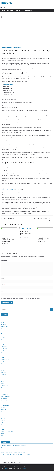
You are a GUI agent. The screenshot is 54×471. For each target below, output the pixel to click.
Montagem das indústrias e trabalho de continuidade (13, 452)
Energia (2, 344)
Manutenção (4, 376)
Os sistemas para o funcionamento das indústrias (12, 447)
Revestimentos (4, 409)
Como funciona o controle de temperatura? (43, 239)
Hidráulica (3, 368)
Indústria (3, 370)
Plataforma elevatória (5, 396)
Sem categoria (4, 414)
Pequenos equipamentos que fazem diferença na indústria (8, 240)
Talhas (2, 422)
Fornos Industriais (5, 359)
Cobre (2, 335)
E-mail (3, 284)
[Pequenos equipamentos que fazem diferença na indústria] (9, 228)
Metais (2, 383)
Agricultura (3, 320)
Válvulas (3, 433)
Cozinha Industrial (5, 342)
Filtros (2, 357)
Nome (3, 278)
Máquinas (3, 379)
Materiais (3, 381)
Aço (2, 318)
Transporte (3, 424)
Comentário (4, 260)
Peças (11, 47)
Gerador (3, 363)
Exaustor (3, 350)
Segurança (3, 411)
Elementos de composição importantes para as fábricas (13, 445)
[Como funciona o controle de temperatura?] (45, 228)
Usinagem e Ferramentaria (7, 431)
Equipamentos (5, 47)
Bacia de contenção (25, 166)
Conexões (3, 337)
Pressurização (4, 398)
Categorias (18, 10)
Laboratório (3, 374)
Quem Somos (10, 10)
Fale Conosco (28, 10)
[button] (22, 11)
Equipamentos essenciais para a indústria (25, 233)
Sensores (3, 416)
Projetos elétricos (5, 405)
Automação (3, 324)
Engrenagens (4, 346)
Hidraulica (3, 366)
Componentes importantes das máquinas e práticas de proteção (15, 454)
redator (15, 56)
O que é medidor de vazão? (9, 218)
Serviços (3, 418)
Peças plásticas (4, 394)
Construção (3, 339)
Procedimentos (4, 400)
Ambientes (3, 322)
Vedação (3, 435)
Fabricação (3, 352)
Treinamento (4, 427)
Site (2, 291)
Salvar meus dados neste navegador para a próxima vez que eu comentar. (21, 298)
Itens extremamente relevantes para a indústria (41, 219)
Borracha (3, 328)
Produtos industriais (17, 47)
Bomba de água (4, 326)
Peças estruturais (5, 390)
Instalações (3, 372)
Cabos (2, 331)
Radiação (3, 407)
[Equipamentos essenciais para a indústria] (25, 228)
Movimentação (4, 385)
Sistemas (3, 420)
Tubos (2, 429)
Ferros (2, 355)
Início (3, 10)
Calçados (3, 333)
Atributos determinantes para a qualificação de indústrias (14, 450)
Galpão (2, 361)
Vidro (2, 438)
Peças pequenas (4, 392)
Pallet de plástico (8, 84)
